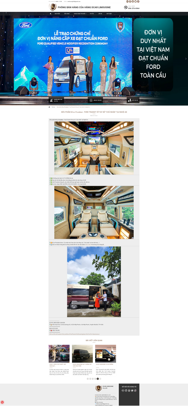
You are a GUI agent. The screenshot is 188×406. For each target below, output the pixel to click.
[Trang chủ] (49, 107)
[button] (2, 58)
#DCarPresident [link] (57, 334)
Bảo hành (66, 13)
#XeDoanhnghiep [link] (80, 334)
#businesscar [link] (95, 334)
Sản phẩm (57, 13)
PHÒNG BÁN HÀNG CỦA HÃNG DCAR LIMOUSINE (84, 7)
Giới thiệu (109, 13)
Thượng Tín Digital (108, 405)
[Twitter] (132, 390)
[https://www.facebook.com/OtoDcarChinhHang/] (126, 390)
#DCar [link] (51, 334)
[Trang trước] (88, 379)
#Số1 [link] (86, 244)
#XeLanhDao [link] (65, 334)
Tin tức (92, 13)
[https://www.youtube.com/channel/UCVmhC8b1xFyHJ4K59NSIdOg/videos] (129, 390)
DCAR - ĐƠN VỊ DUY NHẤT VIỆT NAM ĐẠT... (58, 365)
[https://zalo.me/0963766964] (123, 390)
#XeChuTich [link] (89, 334)
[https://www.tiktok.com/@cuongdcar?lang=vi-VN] (135, 390)
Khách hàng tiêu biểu (79, 13)
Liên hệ (100, 13)
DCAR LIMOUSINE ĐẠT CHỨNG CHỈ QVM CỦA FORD (82, 365)
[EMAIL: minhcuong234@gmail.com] (127, 1)
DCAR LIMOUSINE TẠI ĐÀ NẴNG (104, 364)
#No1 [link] (89, 244)
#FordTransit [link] (72, 334)
